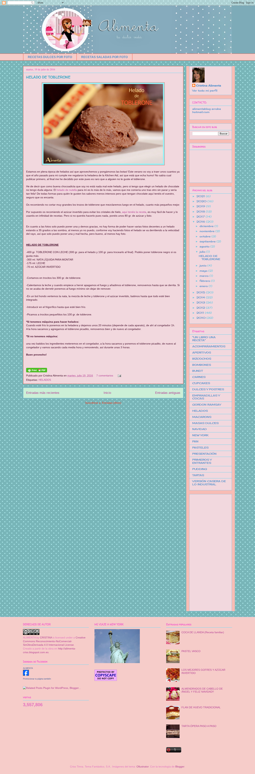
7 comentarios (104, 375)
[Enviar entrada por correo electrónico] (118, 375)
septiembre (208, 241)
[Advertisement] (207, 552)
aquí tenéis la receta (134, 211)
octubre (206, 236)
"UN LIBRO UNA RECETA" (204, 339)
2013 (201, 302)
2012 (201, 307)
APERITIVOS (201, 352)
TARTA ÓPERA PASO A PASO (198, 726)
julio (203, 251)
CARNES (199, 377)
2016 (201, 221)
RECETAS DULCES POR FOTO (50, 57)
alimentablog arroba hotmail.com (206, 110)
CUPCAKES (201, 383)
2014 (201, 297)
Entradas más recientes (42, 393)
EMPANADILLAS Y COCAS (206, 397)
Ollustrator (142, 766)
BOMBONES (201, 364)
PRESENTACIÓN (204, 453)
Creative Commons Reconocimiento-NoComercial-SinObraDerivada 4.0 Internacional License (54, 641)
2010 (201, 317)
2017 (201, 216)
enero (204, 286)
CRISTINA (46, 637)
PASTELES (200, 447)
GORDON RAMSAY (206, 404)
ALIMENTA (28, 668)
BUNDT (197, 370)
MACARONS (201, 416)
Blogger (179, 766)
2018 (201, 211)
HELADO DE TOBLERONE (48, 77)
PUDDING (199, 469)
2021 (201, 196)
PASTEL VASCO (190, 651)
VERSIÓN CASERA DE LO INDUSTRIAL (209, 483)
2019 (201, 206)
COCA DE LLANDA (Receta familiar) (202, 632)
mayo (204, 270)
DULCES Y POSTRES (208, 389)
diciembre (207, 226)
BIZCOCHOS (201, 358)
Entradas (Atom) (111, 402)
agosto (205, 246)
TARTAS (198, 475)
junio (203, 265)
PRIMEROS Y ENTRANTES (202, 461)
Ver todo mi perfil (204, 90)
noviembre (207, 231)
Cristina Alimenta (208, 85)
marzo (204, 275)
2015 (201, 292)
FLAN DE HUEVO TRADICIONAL (201, 707)
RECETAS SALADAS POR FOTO (104, 57)
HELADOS (45, 379)
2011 (200, 312)
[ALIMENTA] (26, 674)
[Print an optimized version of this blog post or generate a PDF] (36, 371)
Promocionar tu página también (37, 679)
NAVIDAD (199, 429)
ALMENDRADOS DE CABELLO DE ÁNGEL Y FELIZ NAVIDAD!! (202, 690)
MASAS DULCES (205, 423)
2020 (201, 201)
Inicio (107, 393)
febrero (205, 280)
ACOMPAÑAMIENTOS (208, 346)
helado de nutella (67, 189)
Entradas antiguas (167, 393)
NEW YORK (200, 435)
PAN (195, 441)
